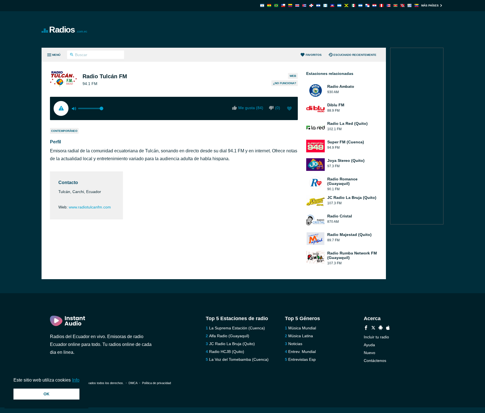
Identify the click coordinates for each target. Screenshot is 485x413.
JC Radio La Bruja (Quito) (232, 343)
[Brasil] (276, 5)
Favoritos (314, 54)
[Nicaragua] (360, 5)
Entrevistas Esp (302, 359)
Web (293, 75)
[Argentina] (262, 5)
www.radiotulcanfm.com (90, 207)
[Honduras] (339, 5)
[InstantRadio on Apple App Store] (388, 328)
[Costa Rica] (297, 5)
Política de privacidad (156, 383)
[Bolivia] (269, 5)
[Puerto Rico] (388, 5)
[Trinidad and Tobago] (402, 5)
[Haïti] (332, 5)
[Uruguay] (409, 5)
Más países (430, 5)
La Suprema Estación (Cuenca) (237, 328)
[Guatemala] (325, 5)
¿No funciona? (284, 83)
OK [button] (46, 394)
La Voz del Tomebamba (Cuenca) (239, 359)
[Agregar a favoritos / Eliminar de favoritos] (289, 109)
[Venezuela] (416, 5)
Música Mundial (302, 328)
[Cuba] (304, 5)
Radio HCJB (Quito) (226, 351)
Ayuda (369, 345)
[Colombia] (290, 5)
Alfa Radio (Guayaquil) (229, 336)
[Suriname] (395, 5)
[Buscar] (72, 55)
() (277, 107)
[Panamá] (367, 5)
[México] (353, 5)
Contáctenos (375, 360)
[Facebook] (366, 328)
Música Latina (300, 336)
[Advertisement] (305, 29)
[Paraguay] (374, 5)
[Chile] (283, 5)
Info (75, 380)
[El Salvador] (318, 5)
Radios (68, 29)
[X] (373, 328)
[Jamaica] (346, 5)
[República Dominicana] (311, 5)
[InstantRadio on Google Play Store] (380, 328)
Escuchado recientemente (354, 54)
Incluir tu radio (376, 337)
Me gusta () (250, 107)
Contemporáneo (64, 130)
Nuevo (369, 352)
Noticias (295, 343)
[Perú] (381, 5)
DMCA (133, 383)
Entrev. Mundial (302, 351)
